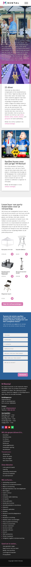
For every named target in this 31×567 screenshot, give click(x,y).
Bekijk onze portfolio (9, 550)
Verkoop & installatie (9, 473)
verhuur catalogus (10, 186)
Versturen (22, 375)
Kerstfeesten (6, 449)
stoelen (16, 116)
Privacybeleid (6, 554)
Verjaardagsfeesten (8, 445)
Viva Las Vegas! (7, 458)
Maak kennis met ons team (11, 548)
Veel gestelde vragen (9, 546)
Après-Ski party (7, 456)
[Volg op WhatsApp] (12, 427)
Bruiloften (6, 435)
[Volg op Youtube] (9, 427)
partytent (7, 118)
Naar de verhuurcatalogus (12, 304)
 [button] (12, 254)
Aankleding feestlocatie (9, 471)
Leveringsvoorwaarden (9, 552)
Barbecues (6, 443)
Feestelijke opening (8, 447)
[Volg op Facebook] (3, 427)
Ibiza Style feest (7, 460)
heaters (21, 116)
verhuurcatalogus (10, 123)
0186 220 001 (11, 410)
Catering (5, 469)
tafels (11, 116)
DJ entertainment (8, 475)
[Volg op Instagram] (6, 427)
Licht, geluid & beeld (9, 467)
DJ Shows (6, 439)
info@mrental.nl (11, 408)
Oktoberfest (6, 454)
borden (22, 115)
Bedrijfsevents (7, 437)
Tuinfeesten (6, 441)
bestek (7, 116)
